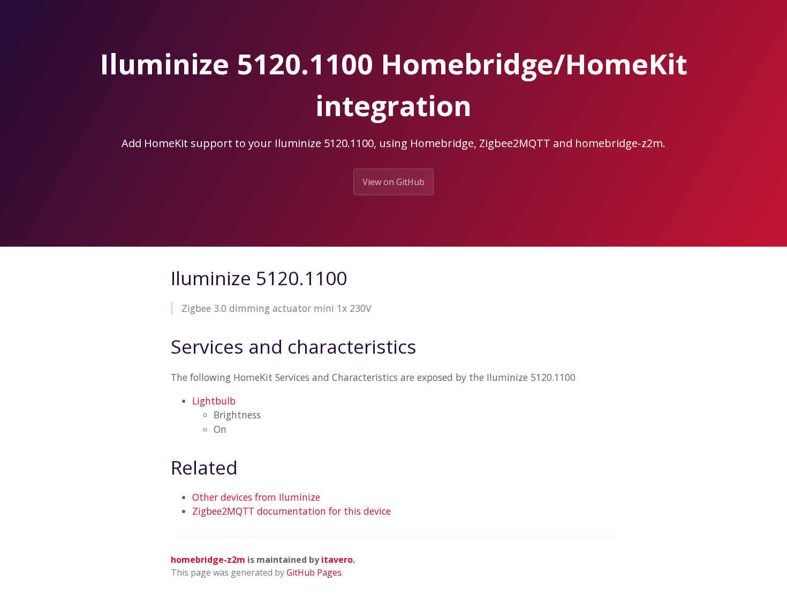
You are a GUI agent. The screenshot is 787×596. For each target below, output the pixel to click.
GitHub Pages (314, 572)
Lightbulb (214, 400)
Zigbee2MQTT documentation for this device (291, 511)
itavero (337, 560)
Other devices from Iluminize (256, 497)
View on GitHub (393, 182)
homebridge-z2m (208, 560)
